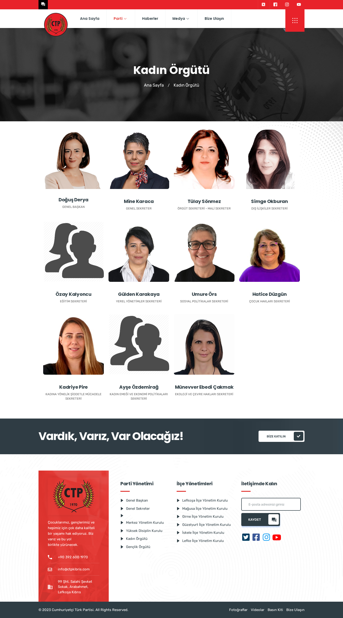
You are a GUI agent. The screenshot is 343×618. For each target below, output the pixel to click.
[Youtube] (298, 4)
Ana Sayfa (89, 18)
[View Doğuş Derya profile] (73, 158)
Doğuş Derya (73, 199)
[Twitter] (263, 4)
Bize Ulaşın (214, 18)
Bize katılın (276, 436)
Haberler (150, 18)
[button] (294, 20)
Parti (118, 18)
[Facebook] (275, 4)
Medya (178, 18)
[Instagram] (287, 4)
